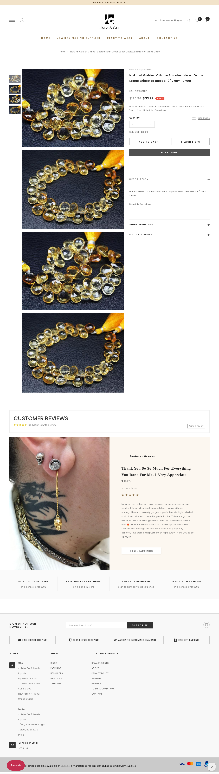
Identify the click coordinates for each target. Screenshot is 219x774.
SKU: (131, 91)
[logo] (109, 20)
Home (62, 51)
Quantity (134, 117)
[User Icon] (22, 20)
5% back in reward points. (109, 2)
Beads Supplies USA (140, 69)
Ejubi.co (65, 765)
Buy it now (169, 152)
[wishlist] (197, 20)
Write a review (196, 425)
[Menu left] (12, 20)
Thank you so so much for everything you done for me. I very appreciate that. (156, 474)
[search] (187, 20)
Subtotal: (134, 132)
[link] (15, 79)
